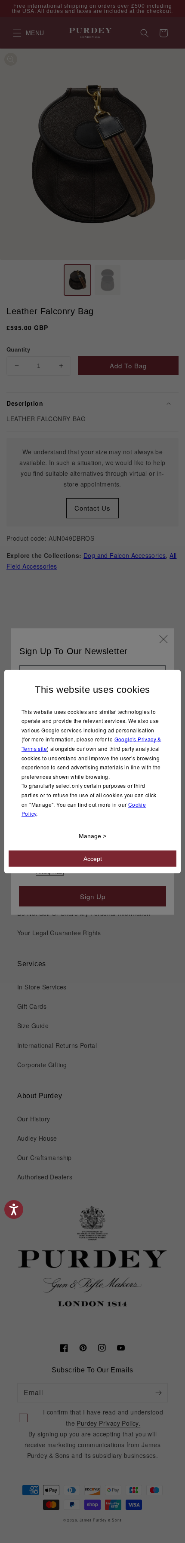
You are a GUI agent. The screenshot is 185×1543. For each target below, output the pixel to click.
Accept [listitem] (92, 858)
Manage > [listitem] (92, 835)
